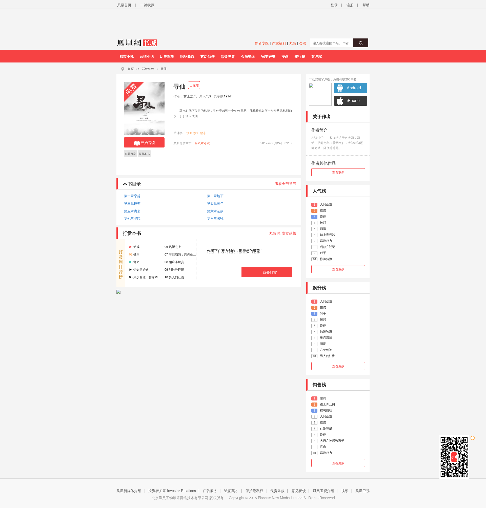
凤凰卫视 (362, 490)
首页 (131, 68)
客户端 (316, 56)
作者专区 (262, 43)
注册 (350, 4)
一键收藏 (147, 4)
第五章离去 (132, 210)
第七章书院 (132, 218)
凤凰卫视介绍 (323, 490)
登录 (334, 4)
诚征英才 (231, 490)
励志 (203, 133)
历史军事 (167, 56)
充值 (292, 43)
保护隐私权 (254, 490)
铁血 (189, 133)
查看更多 (338, 172)
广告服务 (210, 490)
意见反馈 (299, 490)
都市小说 (126, 56)
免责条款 (277, 490)
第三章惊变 (132, 203)
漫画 (285, 56)
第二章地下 (215, 195)
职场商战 (187, 56)
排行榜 (300, 56)
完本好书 (268, 56)
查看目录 (130, 154)
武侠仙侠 (148, 68)
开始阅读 (148, 142)
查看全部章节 (285, 183)
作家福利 (279, 43)
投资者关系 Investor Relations (172, 490)
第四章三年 (215, 203)
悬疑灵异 (228, 56)
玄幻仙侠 (207, 56)
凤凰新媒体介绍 (128, 490)
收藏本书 (144, 154)
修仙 (196, 133)
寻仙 (163, 68)
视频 (344, 490)
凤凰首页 (124, 4)
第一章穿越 (132, 195)
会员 (302, 43)
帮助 (366, 4)
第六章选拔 (215, 210)
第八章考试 (202, 143)
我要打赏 (270, 271)
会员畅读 (248, 56)
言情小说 (147, 56)
